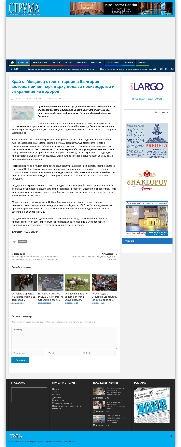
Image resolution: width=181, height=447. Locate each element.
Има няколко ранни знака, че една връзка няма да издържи (128, 69)
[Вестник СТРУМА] (24, 8)
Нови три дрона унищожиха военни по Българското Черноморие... (116, 419)
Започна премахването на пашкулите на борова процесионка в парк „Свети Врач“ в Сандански (34, 257)
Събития (23, 62)
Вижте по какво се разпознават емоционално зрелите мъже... (116, 405)
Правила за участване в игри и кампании (66, 407)
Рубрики (142, 62)
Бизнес (56, 62)
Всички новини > (162, 112)
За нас (55, 392)
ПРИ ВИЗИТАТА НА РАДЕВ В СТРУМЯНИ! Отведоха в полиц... (50, 296)
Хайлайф (82, 62)
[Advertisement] (90, 38)
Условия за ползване (62, 403)
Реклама (56, 394)
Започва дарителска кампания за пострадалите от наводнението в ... (115, 391)
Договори (56, 397)
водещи (22, 241)
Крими (68, 62)
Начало (55, 389)
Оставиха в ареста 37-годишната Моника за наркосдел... (23, 296)
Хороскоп (96, 62)
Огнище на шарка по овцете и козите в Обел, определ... (76, 296)
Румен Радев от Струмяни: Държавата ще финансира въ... (104, 296)
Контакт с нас (58, 400)
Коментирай (51, 99)
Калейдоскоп (40, 62)
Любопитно (113, 62)
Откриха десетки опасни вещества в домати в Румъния (94, 257)
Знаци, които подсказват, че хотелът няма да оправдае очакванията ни (61, 69)
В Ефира (128, 62)
